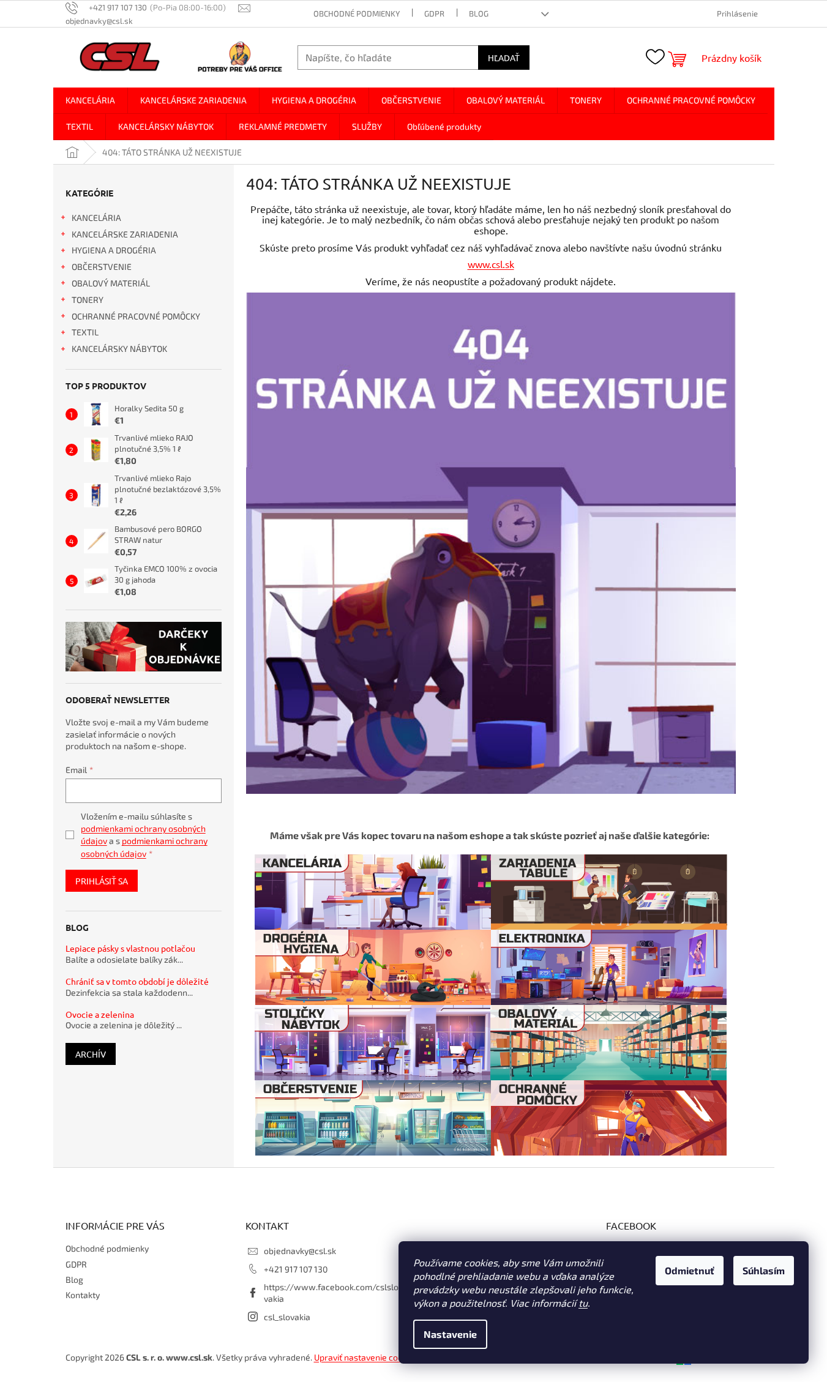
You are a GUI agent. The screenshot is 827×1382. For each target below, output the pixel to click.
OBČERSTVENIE (102, 266)
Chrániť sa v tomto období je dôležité (137, 981)
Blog (478, 13)
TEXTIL (85, 332)
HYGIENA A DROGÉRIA (114, 250)
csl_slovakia (287, 1317)
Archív (90, 1053)
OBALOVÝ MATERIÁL (111, 283)
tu (583, 1303)
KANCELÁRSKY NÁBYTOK (119, 348)
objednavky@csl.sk (300, 1251)
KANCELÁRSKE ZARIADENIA (125, 234)
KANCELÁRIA (96, 217)
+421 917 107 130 (295, 1269)
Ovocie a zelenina (99, 1014)
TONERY (87, 299)
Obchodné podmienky (356, 13)
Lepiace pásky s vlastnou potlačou (130, 948)
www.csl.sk (491, 264)
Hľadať (504, 57)
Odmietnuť (689, 1270)
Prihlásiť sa (101, 880)
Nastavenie (450, 1334)
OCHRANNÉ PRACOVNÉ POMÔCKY (136, 316)
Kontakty (82, 1295)
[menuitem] (90, 100)
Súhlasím (764, 1270)
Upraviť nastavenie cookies (366, 1357)
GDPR (434, 13)
